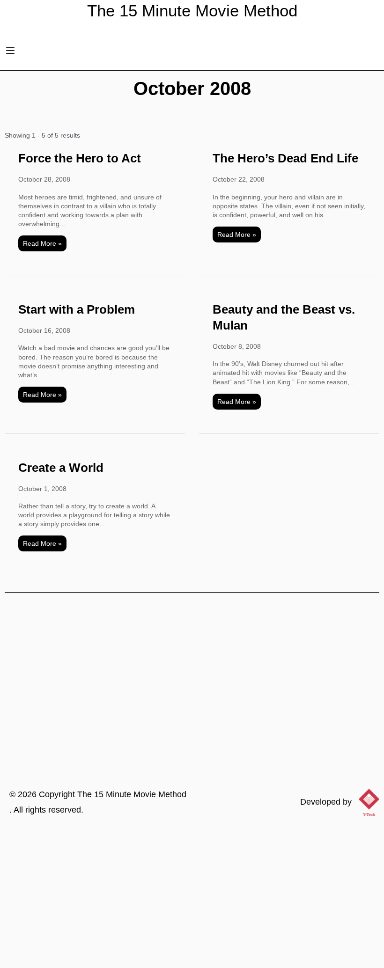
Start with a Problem (76, 309)
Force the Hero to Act (79, 158)
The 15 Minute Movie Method (131, 794)
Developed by (326, 802)
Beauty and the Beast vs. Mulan (284, 317)
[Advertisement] (192, 897)
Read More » (42, 243)
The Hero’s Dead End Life (285, 158)
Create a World (60, 468)
